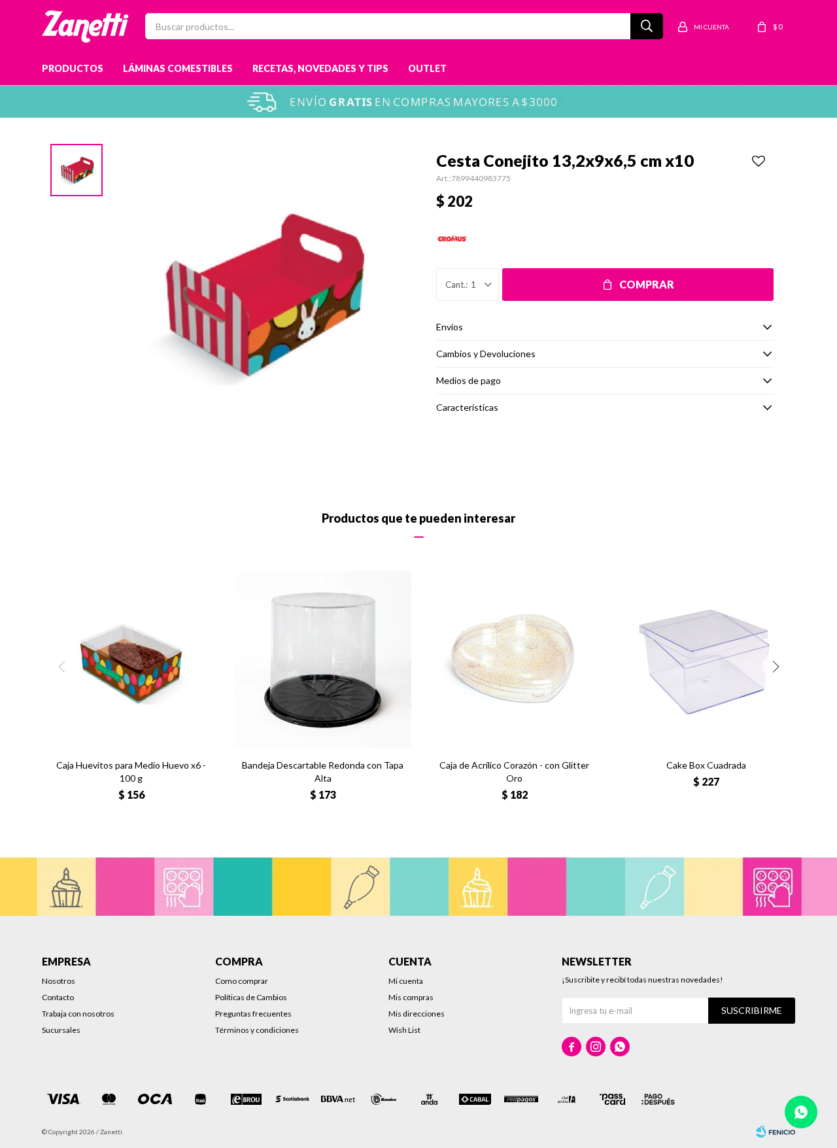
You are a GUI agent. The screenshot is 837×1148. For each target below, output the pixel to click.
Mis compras (411, 997)
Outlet (427, 68)
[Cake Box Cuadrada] (706, 659)
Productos (72, 68)
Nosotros (58, 981)
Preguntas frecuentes (253, 1013)
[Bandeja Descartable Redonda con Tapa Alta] (322, 659)
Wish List (404, 1030)
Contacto (58, 997)
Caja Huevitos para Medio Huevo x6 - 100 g (131, 771)
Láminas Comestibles (178, 68)
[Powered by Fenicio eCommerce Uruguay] (775, 1131)
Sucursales (61, 1030)
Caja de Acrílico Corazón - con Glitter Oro (514, 771)
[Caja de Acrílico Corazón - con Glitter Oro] (514, 659)
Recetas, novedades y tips (320, 68)
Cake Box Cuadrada (706, 765)
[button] (775, 666)
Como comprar (241, 981)
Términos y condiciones (257, 1030)
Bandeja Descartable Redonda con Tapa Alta (322, 771)
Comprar (646, 284)
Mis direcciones (416, 1013)
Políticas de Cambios (251, 997)
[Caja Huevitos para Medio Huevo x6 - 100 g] (131, 659)
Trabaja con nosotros (78, 1013)
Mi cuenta (405, 981)
